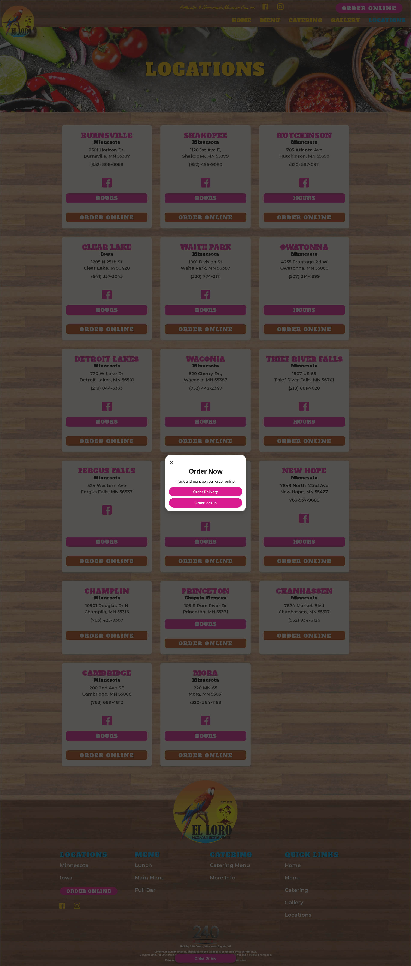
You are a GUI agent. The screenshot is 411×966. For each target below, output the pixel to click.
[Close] (171, 462)
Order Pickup (206, 503)
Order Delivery (205, 492)
